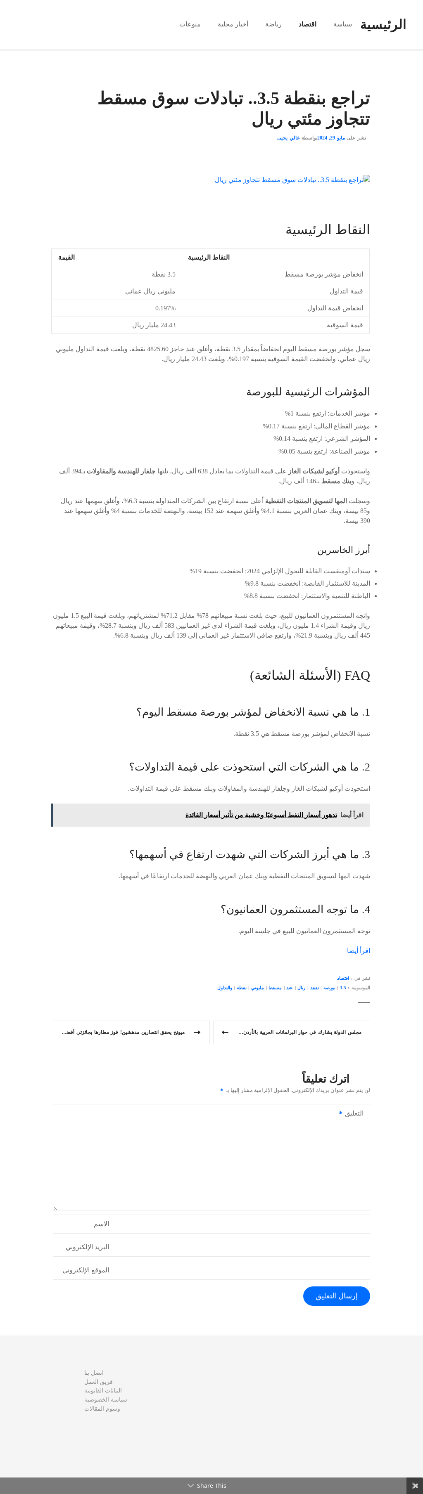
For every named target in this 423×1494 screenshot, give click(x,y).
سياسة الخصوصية (105, 1399)
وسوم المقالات (102, 1408)
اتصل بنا (94, 1372)
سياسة (342, 24)
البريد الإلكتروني (87, 1247)
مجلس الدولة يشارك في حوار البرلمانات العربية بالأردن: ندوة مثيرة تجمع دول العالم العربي (287, 1032)
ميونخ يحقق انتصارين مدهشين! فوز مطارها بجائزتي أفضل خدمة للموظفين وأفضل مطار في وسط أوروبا (119, 1032)
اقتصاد (307, 24)
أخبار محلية (233, 24)
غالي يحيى (288, 137)
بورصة (329, 987)
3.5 (343, 987)
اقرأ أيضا (358, 950)
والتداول (224, 987)
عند (289, 987)
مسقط (275, 987)
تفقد (314, 987)
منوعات (190, 24)
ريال (301, 987)
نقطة (242, 987)
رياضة (273, 24)
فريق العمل (98, 1381)
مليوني (257, 987)
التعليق (356, 1114)
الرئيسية (383, 24)
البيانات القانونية (103, 1390)
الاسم (101, 1223)
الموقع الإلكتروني (85, 1270)
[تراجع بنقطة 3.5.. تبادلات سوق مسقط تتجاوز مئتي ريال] (292, 179)
